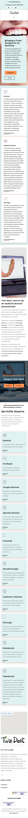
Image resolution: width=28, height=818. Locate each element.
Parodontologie (10, 569)
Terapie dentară (11, 487)
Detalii (8, 385)
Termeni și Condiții (14, 798)
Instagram (4, 787)
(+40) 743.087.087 (18, 5)
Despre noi (10, 73)
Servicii (10, 78)
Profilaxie (7, 464)
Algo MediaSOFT (14, 813)
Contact (19, 385)
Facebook (4, 785)
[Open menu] (14, 17)
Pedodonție (8, 676)
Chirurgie (7, 203)
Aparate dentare (10, 145)
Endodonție (8, 648)
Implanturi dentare (12, 597)
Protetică (7, 541)
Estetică (7, 96)
